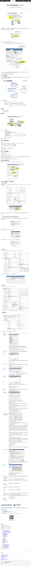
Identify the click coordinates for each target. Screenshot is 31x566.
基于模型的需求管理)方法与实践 (6, 531)
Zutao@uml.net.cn (8, 548)
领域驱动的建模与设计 (5, 534)
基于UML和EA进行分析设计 (6, 530)
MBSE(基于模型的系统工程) (6, 544)
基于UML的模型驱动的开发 (6, 545)
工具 (28, 0)
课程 (23, 0)
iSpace (6, 539)
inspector (6, 542)
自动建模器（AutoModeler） (5, 559)
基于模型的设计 (5, 535)
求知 (7, 0)
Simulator (6, 541)
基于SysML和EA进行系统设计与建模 (7, 532)
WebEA (6, 540)
